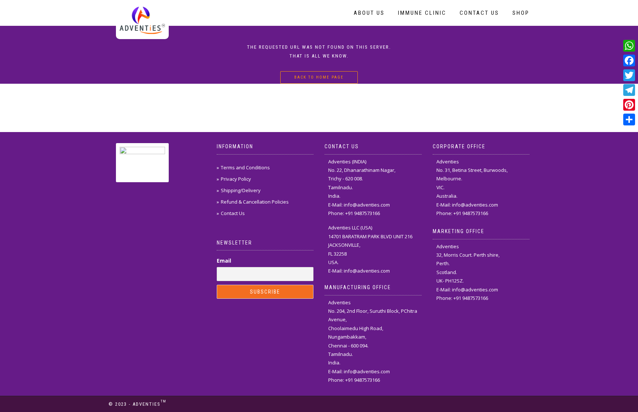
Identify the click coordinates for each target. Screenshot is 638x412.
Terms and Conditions (245, 167)
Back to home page (319, 77)
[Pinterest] (629, 104)
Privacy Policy (236, 179)
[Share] (629, 119)
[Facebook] (629, 60)
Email (224, 260)
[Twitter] (629, 75)
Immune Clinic (422, 13)
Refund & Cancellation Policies (255, 201)
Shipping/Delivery (241, 190)
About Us (369, 13)
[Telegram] (629, 90)
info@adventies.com (367, 204)
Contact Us (479, 13)
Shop (520, 13)
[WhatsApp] (629, 45)
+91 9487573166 (362, 213)
